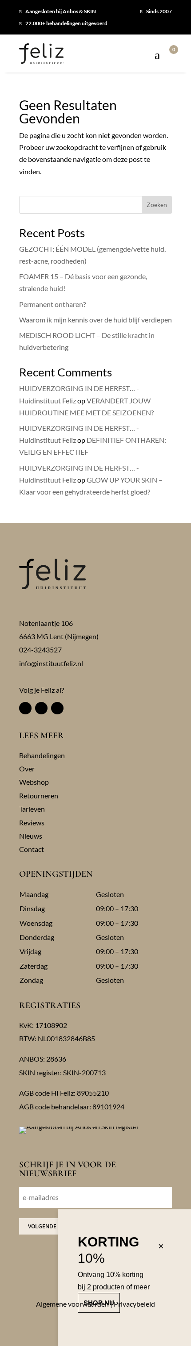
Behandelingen (42, 755)
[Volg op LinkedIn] (57, 708)
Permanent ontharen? (52, 304)
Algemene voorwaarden (72, 1304)
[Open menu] (157, 55)
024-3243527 (40, 649)
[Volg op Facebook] (25, 708)
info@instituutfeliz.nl (51, 663)
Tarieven (32, 809)
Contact (31, 849)
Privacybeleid (134, 1304)
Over (27, 768)
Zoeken (157, 204)
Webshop (34, 782)
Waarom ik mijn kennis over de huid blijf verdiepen (95, 319)
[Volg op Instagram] (41, 708)
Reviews (31, 822)
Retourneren (38, 795)
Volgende (42, 1226)
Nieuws (30, 836)
